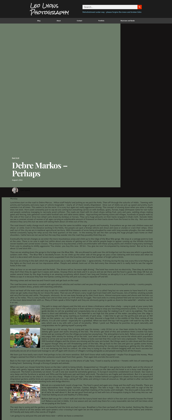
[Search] (139, 7)
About (59, 21)
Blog (38, 21)
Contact (79, 21)
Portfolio (101, 21)
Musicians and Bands (128, 21)
